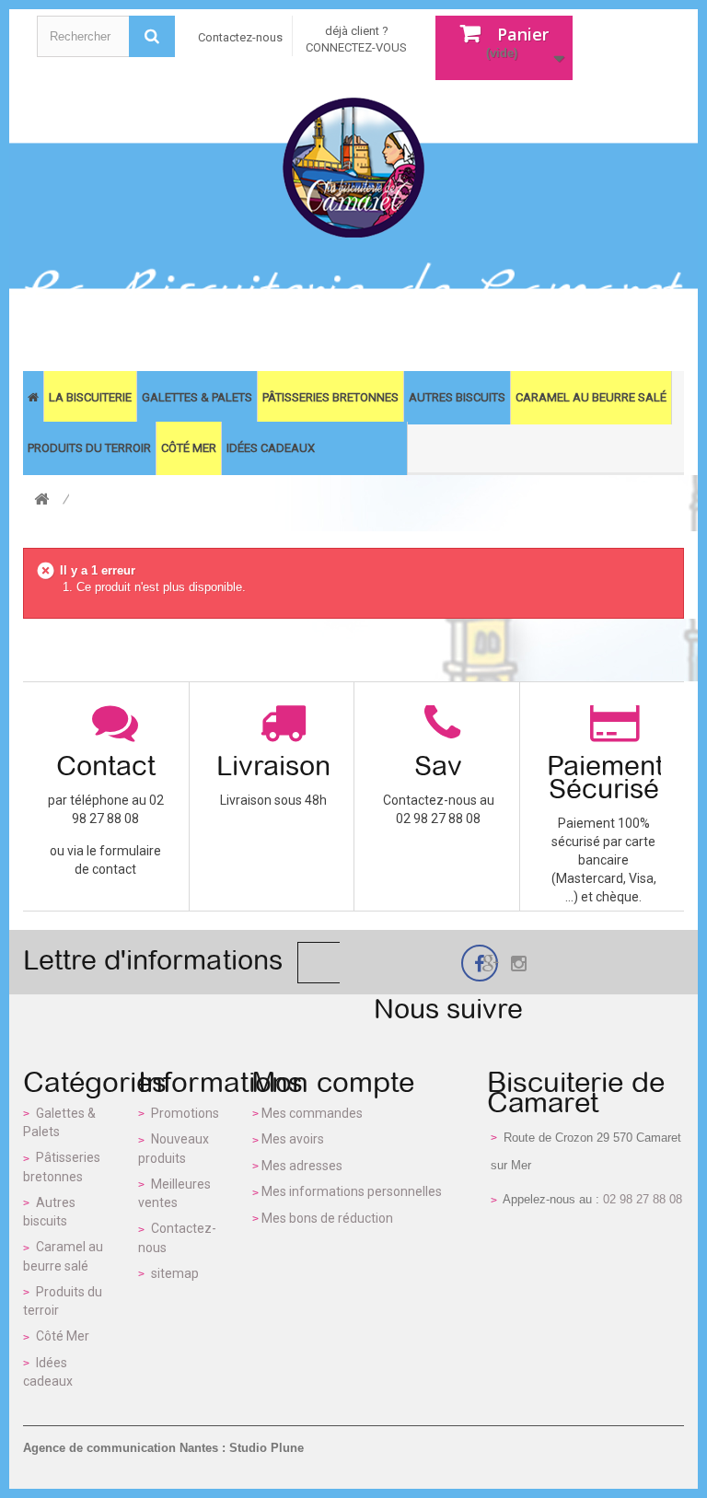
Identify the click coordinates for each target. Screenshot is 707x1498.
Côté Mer (62, 1336)
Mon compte (333, 1081)
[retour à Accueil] (41, 500)
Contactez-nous (240, 37)
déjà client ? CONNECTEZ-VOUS (356, 39)
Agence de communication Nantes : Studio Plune (163, 1448)
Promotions (185, 1113)
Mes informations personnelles (351, 1191)
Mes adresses (301, 1165)
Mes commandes (312, 1113)
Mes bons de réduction (327, 1218)
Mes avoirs (292, 1139)
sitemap (175, 1273)
